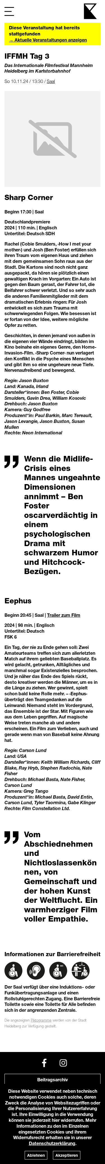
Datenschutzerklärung (52, 1143)
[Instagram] (63, 1063)
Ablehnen (36, 1155)
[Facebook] (44, 1063)
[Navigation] (9, 11)
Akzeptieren (66, 1155)
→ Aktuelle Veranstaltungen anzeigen (48, 39)
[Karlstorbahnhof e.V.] (91, 11)
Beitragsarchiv (52, 1079)
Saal (51, 81)
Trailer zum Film (63, 615)
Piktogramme (41, 1020)
